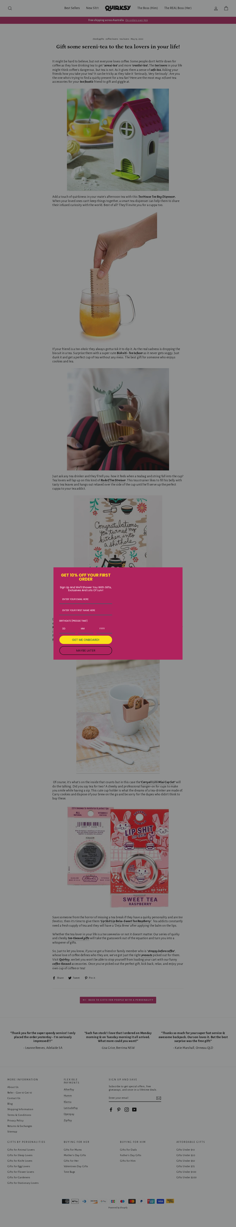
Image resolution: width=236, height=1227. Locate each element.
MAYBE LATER (85, 650)
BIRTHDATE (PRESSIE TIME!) (73, 620)
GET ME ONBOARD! (85, 640)
